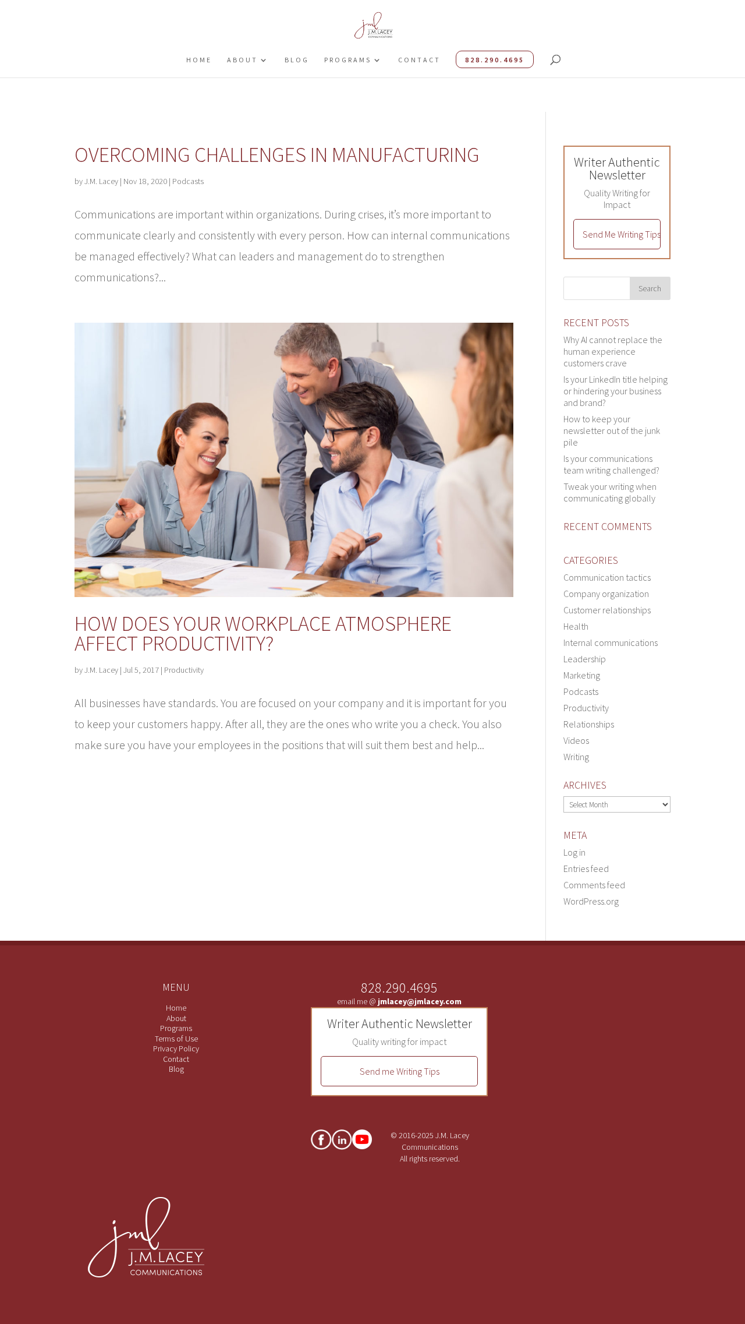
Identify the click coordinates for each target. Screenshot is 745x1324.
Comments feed (594, 885)
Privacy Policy (176, 1048)
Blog (297, 59)
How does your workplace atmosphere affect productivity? (263, 633)
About (242, 59)
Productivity (184, 670)
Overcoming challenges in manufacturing (277, 155)
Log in (574, 852)
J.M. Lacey (101, 181)
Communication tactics (607, 577)
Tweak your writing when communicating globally (610, 492)
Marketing (581, 675)
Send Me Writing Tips (622, 234)
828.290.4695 (494, 59)
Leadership (584, 659)
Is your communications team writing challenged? (611, 464)
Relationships (588, 724)
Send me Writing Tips (399, 1071)
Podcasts (188, 181)
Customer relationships (607, 610)
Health (575, 626)
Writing (576, 756)
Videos (576, 740)
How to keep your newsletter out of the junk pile (611, 430)
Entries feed (586, 868)
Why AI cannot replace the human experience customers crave (612, 351)
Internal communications (610, 642)
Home (199, 59)
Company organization (606, 593)
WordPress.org (591, 901)
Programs (347, 59)
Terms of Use (176, 1038)
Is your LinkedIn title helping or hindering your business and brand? (615, 390)
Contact (419, 59)
